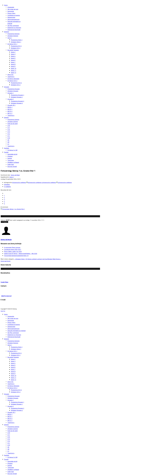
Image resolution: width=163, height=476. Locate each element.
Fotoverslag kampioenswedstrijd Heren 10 (16, 256)
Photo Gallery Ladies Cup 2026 (13, 251)
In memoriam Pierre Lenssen (12, 247)
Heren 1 (11, 177)
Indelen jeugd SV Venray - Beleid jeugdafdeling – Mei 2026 (20, 254)
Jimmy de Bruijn (15, 175)
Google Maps (4, 282)
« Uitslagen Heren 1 (20, 259)
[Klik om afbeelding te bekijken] (13, 209)
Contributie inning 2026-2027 (12, 249)
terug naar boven (5, 261)
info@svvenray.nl (6, 296)
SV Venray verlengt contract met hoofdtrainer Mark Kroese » (43, 259)
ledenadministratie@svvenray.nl (22, 305)
